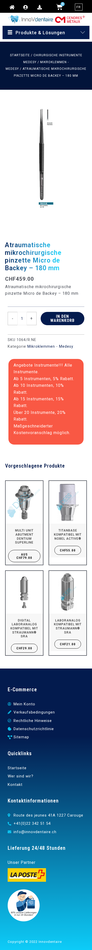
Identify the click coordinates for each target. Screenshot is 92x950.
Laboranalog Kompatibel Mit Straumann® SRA (68, 626)
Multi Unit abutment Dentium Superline (24, 536)
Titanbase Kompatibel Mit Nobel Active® (68, 534)
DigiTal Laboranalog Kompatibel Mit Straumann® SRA (24, 628)
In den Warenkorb (62, 318)
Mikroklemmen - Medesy (50, 346)
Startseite (20, 55)
